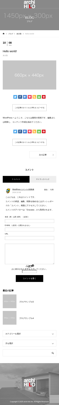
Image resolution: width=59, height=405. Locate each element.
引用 (52, 190)
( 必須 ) (16, 217)
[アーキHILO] (29, 4)
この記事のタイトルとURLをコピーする (29, 108)
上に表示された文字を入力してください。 (29, 269)
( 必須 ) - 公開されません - (18, 225)
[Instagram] (29, 388)
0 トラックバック (42, 179)
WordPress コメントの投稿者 (23, 189)
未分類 (5, 55)
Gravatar (30, 210)
